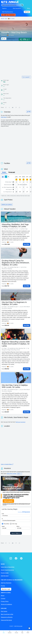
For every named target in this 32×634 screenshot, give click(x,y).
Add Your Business (6, 583)
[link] (29, 628)
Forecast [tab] (11, 172)
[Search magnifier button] (22, 5)
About (2, 595)
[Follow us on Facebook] (16, 558)
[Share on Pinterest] (16, 107)
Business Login (6, 589)
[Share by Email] (12, 107)
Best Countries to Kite (7, 614)
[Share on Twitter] (9, 107)
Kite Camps (4, 611)
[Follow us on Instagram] (11, 558)
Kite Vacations (17, 8)
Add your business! (20, 422)
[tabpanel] (16, 185)
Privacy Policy (4, 601)
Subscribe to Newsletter (7, 567)
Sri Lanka (11, 18)
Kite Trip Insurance (7, 12)
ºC (5, 176)
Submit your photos (7, 204)
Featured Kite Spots (6, 620)
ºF (8, 176)
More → (19, 473)
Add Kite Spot (4, 576)
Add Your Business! (9, 15)
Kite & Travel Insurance (7, 570)
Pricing (3, 586)
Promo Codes (5, 573)
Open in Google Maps (6, 464)
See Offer (26, 244)
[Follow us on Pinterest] (21, 558)
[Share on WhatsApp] (19, 107)
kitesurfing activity (11, 473)
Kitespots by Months (7, 617)
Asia (6, 18)
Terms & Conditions (6, 604)
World (2, 18)
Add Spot (27, 12)
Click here (3, 117)
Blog (28, 8)
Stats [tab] (4, 172)
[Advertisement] (16, 57)
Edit (29, 111)
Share (28, 632)
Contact (3, 598)
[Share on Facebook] (6, 107)
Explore (4, 8)
